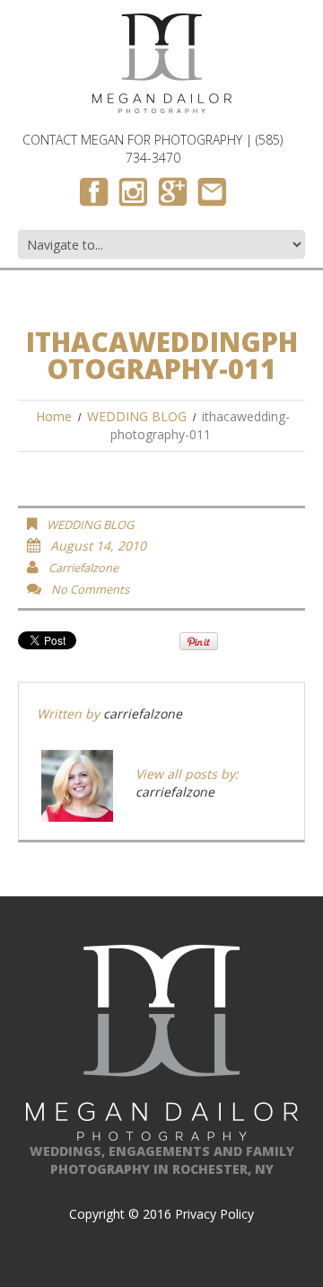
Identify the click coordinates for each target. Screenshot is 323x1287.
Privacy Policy (214, 1213)
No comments (90, 589)
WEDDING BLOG (137, 416)
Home (54, 416)
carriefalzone (83, 568)
